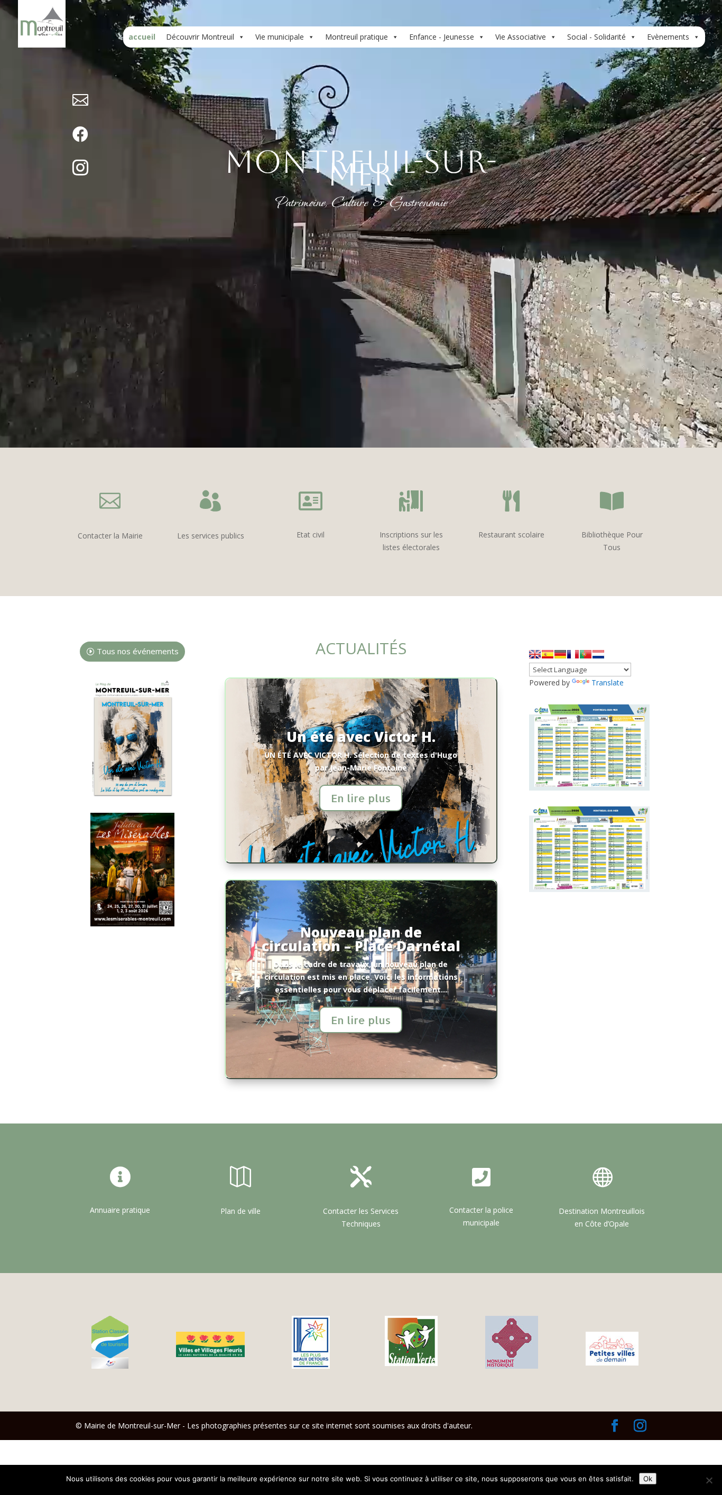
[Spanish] (547, 654)
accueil (141, 37)
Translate (607, 682)
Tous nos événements (138, 651)
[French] (573, 654)
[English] (535, 654)
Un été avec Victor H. (361, 736)
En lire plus (361, 798)
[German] (560, 654)
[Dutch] (598, 654)
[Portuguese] (585, 654)
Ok (647, 1478)
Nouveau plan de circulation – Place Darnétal (361, 939)
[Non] (709, 1480)
